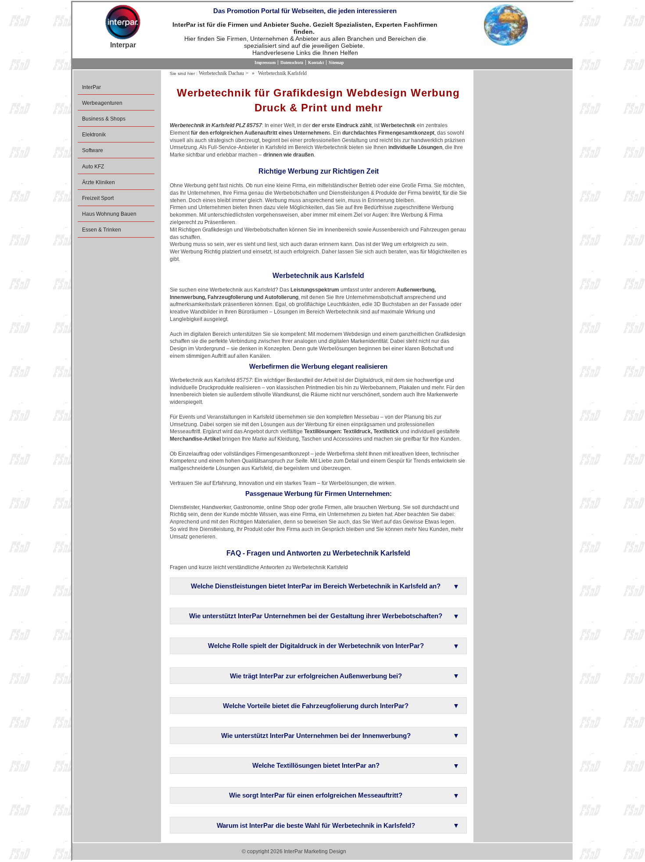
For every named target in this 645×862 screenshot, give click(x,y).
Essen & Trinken (101, 230)
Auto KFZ (93, 167)
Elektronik (94, 135)
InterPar (91, 87)
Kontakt (316, 62)
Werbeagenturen (102, 103)
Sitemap (336, 62)
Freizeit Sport (98, 198)
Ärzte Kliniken (98, 182)
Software (92, 150)
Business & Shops (103, 119)
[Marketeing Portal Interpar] (122, 22)
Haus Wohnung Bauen (109, 214)
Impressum (265, 62)
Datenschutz (291, 62)
